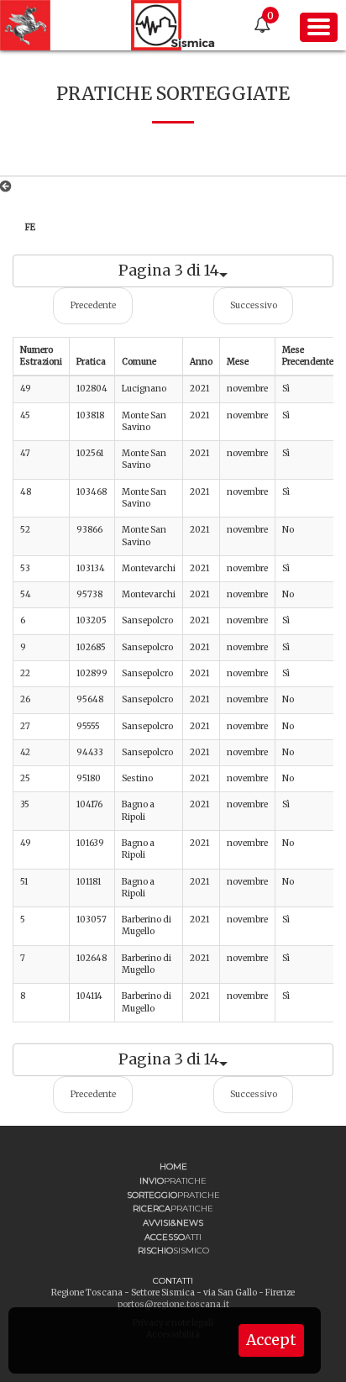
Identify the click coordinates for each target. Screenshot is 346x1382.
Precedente (93, 305)
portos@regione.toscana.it (173, 1304)
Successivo (253, 305)
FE (30, 227)
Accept (271, 1340)
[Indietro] (9, 186)
